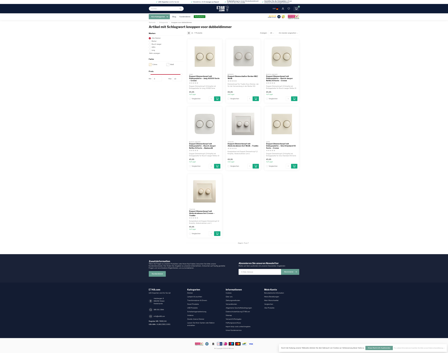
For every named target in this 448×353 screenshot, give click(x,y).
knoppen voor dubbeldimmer (181, 22)
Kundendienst (184, 16)
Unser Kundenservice (234, 330)
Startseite (152, 22)
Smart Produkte (193, 304)
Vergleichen (196, 99)
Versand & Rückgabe (233, 319)
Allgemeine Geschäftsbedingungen (239, 308)
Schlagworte (163, 22)
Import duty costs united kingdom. (238, 326)
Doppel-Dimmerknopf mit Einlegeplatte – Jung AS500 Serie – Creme (204, 78)
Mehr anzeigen (154, 53)
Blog (174, 16)
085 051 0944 (159, 310)
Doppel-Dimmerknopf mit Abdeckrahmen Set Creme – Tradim (202, 213)
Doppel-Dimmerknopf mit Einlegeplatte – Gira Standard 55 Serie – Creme (281, 146)
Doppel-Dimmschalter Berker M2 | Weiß (243, 77)
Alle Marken (156, 38)
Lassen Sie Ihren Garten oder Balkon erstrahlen (201, 324)
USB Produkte (192, 308)
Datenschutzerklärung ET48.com (238, 312)
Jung (153, 50)
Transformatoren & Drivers (197, 300)
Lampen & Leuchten (194, 297)
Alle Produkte (269, 308)
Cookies (229, 293)
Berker (154, 41)
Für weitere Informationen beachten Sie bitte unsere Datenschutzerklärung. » (419, 348)
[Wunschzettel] (289, 8)
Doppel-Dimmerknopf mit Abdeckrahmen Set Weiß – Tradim (243, 145)
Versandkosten (231, 304)
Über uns (229, 297)
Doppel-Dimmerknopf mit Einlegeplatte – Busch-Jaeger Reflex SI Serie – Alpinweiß (202, 146)
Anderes (190, 315)
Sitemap (229, 315)
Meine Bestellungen (271, 297)
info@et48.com (159, 316)
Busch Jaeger (156, 44)
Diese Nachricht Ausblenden (379, 348)
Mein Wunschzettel (271, 300)
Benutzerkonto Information (274, 293)
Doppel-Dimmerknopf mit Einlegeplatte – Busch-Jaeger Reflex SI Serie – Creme (279, 78)
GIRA (153, 47)
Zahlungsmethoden (233, 300)
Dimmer (190, 293)
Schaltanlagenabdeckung (196, 312)
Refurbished (199, 16)
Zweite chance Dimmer (195, 319)
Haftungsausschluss (233, 323)
